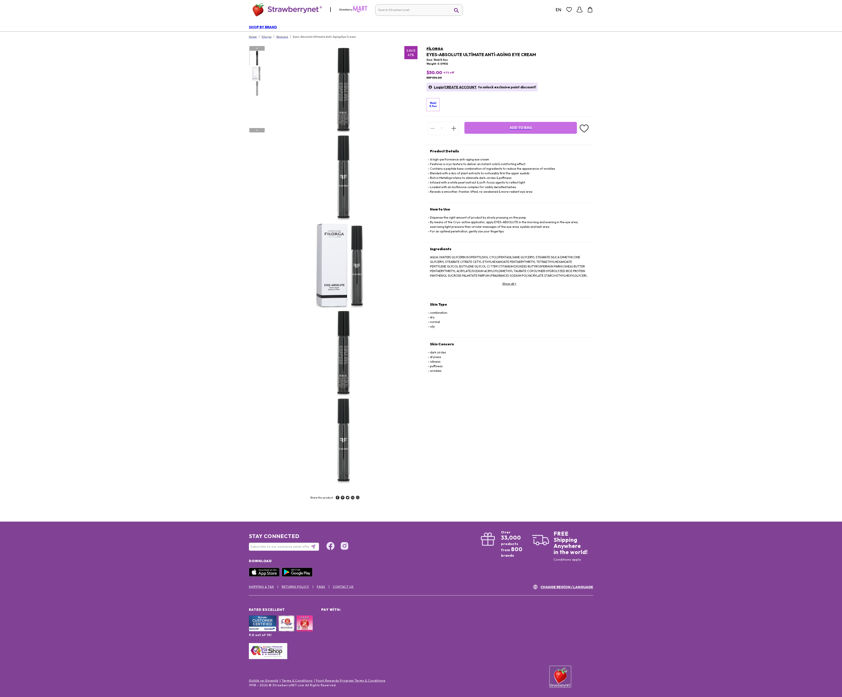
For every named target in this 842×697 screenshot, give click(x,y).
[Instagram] (344, 546)
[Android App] (298, 576)
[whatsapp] (358, 498)
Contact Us (343, 587)
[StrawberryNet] (285, 9)
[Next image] (257, 130)
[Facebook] (330, 546)
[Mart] (353, 11)
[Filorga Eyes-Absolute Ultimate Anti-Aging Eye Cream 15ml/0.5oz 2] (257, 73)
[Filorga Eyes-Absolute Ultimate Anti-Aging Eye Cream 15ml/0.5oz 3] (257, 88)
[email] (353, 498)
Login (438, 87)
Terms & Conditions (297, 681)
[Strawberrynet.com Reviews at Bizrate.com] (262, 630)
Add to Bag (521, 128)
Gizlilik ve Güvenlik (263, 681)
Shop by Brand (263, 27)
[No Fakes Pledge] (305, 628)
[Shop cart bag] (590, 10)
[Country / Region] (558, 10)
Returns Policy (295, 587)
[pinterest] (342, 498)
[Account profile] (579, 10)
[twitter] (348, 498)
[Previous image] (257, 48)
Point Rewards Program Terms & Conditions (350, 681)
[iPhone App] (265, 576)
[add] (453, 128)
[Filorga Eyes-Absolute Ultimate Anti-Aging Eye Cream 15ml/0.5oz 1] (257, 58)
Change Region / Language (567, 587)
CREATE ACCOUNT (460, 87)
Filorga (434, 48)
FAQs (321, 587)
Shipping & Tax (261, 587)
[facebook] (337, 498)
